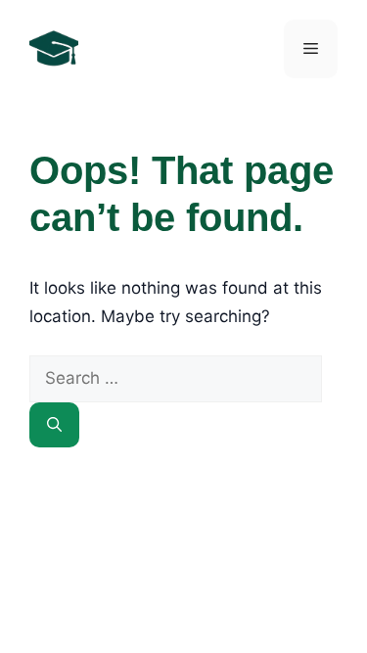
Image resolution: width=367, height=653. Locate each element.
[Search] (54, 425)
